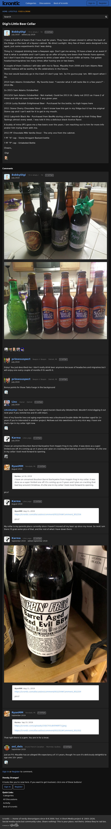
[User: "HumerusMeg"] (6, 157)
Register (103, 3)
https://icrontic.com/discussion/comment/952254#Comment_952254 (48, 514)
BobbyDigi (19, 31)
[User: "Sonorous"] (6, 349)
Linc (14, 401)
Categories (31, 3)
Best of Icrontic (61, 3)
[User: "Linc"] (18, 349)
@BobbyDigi (10, 410)
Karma (16, 437)
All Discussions (10, 799)
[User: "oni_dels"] (7, 748)
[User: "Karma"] (7, 439)
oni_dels (17, 746)
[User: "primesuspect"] (10, 349)
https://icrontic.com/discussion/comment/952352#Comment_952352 (48, 730)
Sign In (91, 3)
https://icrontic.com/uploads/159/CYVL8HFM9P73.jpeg (40, 726)
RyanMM (17, 466)
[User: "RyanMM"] (7, 467)
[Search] (106, 16)
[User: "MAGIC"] (6, 456)
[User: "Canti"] (22, 349)
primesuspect (21, 359)
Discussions (44, 3)
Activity (6, 803)
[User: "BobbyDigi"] (7, 33)
